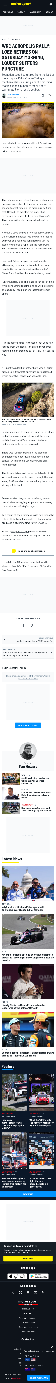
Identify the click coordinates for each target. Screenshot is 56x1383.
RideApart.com (28, 1331)
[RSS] (43, 1292)
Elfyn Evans (28, 566)
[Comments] (50, 96)
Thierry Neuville (10, 219)
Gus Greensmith (10, 570)
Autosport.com (28, 1322)
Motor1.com (28, 1313)
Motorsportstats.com (28, 1327)
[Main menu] (5, 4)
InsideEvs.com (28, 1308)
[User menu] (50, 4)
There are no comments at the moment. (28, 677)
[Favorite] (43, 96)
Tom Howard (13, 95)
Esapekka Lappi (20, 531)
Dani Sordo (19, 562)
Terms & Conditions (12, 1374)
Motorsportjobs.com (28, 1318)
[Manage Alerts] (32, 625)
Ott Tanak (39, 518)
